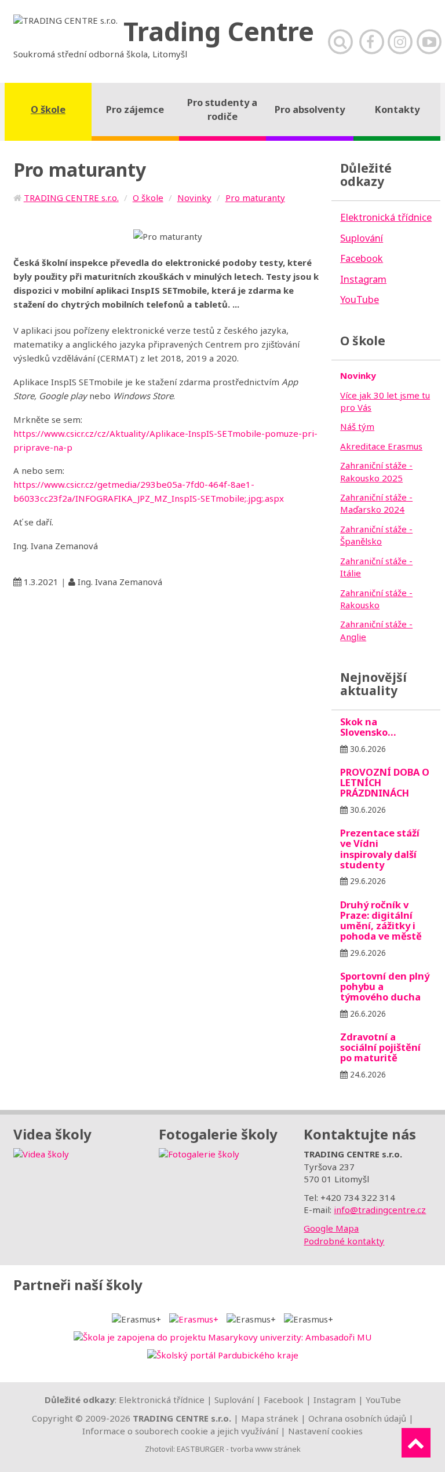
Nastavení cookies (325, 1431)
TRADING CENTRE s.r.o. (71, 197)
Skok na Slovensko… (368, 727)
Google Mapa (331, 1228)
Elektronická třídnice (162, 1399)
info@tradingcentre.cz (380, 1209)
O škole (148, 197)
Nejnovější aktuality (373, 684)
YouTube (383, 1399)
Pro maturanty (255, 197)
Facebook (284, 1399)
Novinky (194, 197)
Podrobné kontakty (344, 1241)
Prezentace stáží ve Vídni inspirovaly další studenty (380, 848)
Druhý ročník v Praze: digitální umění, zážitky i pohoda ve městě (381, 920)
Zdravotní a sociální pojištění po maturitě (380, 1047)
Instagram (334, 1399)
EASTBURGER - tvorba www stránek (239, 1449)
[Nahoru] (416, 1443)
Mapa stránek (269, 1418)
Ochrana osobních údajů (357, 1418)
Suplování (234, 1399)
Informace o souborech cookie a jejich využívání (180, 1431)
